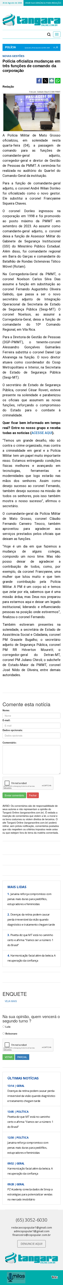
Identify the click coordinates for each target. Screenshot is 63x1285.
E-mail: (6, 720)
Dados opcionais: (13, 730)
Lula (7, 1026)
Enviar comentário (14, 795)
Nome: (6, 710)
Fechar (33, 795)
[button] (49, 34)
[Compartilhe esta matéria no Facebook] (39, 80)
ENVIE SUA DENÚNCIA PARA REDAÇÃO (43, 3)
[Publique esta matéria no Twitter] (45, 80)
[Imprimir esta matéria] (51, 80)
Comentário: (10, 742)
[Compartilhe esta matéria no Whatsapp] (57, 80)
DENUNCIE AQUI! (31, 1244)
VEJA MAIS (11, 1001)
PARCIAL (22, 1057)
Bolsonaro (11, 1033)
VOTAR (8, 1057)
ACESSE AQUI (41, 433)
